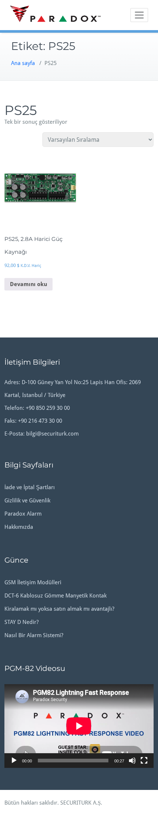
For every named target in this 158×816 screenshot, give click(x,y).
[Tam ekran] (144, 760)
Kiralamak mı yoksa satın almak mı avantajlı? (59, 609)
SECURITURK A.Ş (80, 802)
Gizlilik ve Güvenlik (27, 500)
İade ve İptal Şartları (29, 487)
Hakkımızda (18, 527)
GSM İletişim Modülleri (32, 582)
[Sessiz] (132, 760)
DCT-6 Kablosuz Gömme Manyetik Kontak (55, 595)
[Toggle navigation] (139, 15)
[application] (79, 726)
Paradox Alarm (23, 513)
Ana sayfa (23, 63)
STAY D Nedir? (21, 622)
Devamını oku (28, 284)
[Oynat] (14, 760)
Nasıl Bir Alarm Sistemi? (33, 635)
